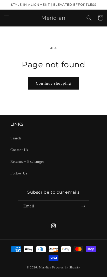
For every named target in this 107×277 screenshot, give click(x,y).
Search (15, 138)
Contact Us (19, 150)
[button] (6, 18)
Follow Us (18, 173)
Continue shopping (53, 83)
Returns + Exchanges (27, 162)
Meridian (45, 267)
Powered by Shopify (66, 267)
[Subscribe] (83, 206)
